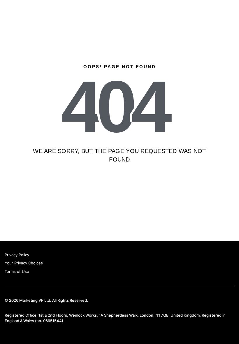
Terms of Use (17, 271)
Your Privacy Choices (24, 263)
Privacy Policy (17, 254)
